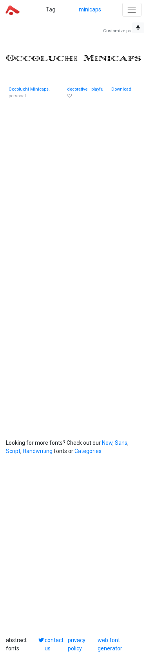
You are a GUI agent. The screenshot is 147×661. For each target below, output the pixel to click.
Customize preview (122, 30)
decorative (77, 89)
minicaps (90, 9)
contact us (54, 644)
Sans (121, 443)
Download (121, 89)
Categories (88, 451)
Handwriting (38, 451)
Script (13, 451)
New (107, 443)
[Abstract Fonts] (12, 9)
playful (98, 89)
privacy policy (76, 644)
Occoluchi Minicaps (29, 89)
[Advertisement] (73, 184)
